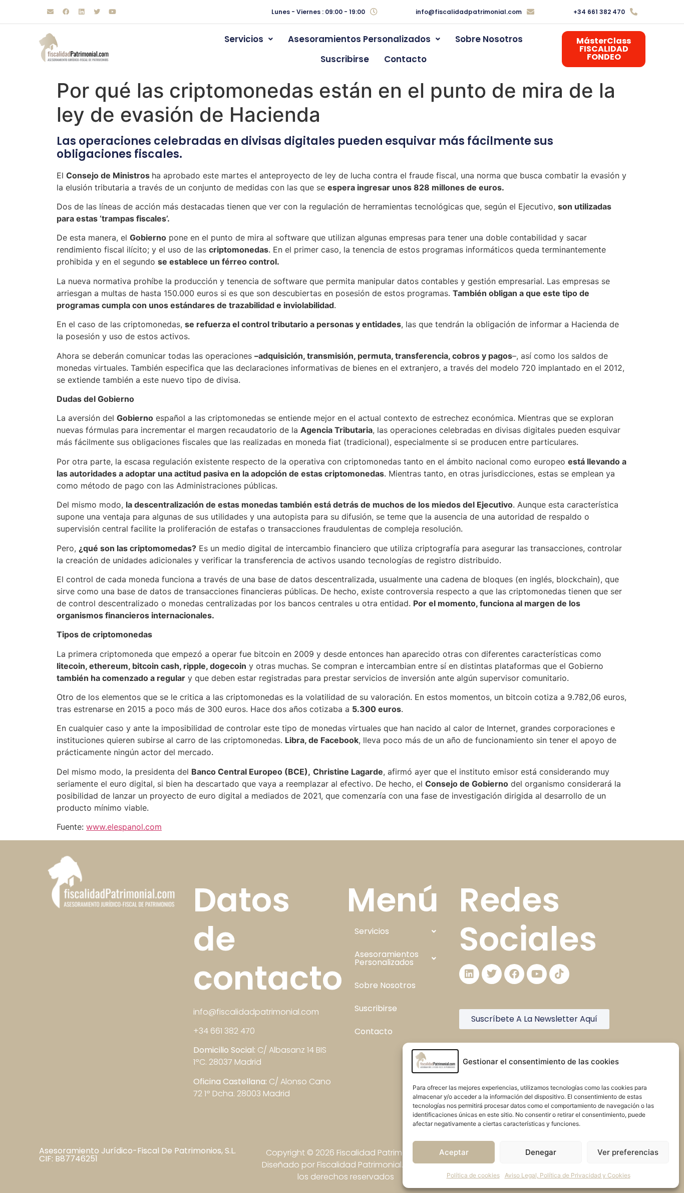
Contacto (405, 59)
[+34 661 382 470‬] (633, 12)
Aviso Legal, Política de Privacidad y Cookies (567, 1175)
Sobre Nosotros (489, 39)
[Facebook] (65, 12)
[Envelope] (50, 12)
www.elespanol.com (124, 827)
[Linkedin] (81, 12)
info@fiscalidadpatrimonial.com (469, 12)
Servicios (243, 39)
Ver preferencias (627, 1152)
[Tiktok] (559, 974)
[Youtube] (112, 12)
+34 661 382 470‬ (599, 12)
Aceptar (454, 1152)
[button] (248, 39)
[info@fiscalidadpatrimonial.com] (530, 12)
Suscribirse (344, 59)
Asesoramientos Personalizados (359, 39)
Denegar (540, 1152)
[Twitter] (96, 12)
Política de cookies (473, 1175)
